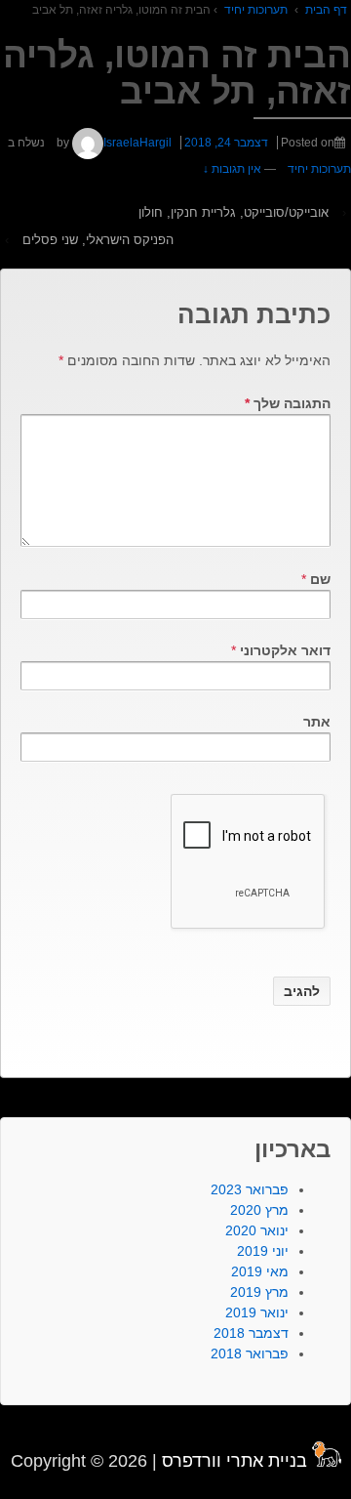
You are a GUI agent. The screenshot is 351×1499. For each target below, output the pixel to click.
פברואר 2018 (250, 1353)
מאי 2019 (260, 1271)
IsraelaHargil (137, 142)
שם (320, 579)
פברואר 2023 (250, 1189)
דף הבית (326, 10)
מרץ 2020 (259, 1210)
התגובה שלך (288, 403)
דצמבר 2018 (251, 1333)
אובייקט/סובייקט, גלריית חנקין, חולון (233, 212)
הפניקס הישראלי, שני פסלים (98, 239)
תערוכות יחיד (256, 10)
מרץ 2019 (259, 1292)
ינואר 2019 (257, 1312)
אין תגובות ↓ (232, 169)
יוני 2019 (263, 1251)
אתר (317, 721)
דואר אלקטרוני (285, 650)
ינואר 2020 (257, 1230)
